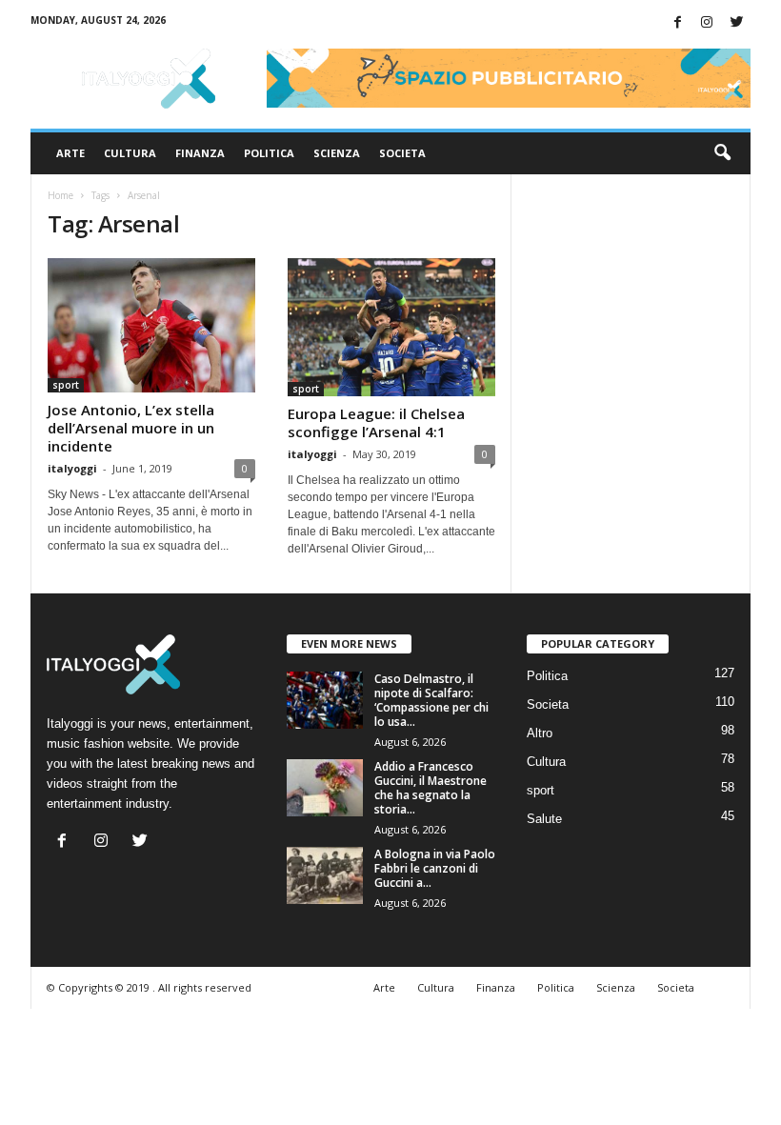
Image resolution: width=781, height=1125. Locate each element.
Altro (539, 733)
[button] (722, 153)
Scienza (336, 153)
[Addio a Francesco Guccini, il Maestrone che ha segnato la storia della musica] (325, 787)
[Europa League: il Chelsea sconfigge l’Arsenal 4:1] (391, 327)
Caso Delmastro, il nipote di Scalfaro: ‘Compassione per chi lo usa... (431, 700)
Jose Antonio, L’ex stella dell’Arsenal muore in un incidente (131, 427)
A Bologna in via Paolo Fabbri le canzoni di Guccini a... (434, 868)
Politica (269, 153)
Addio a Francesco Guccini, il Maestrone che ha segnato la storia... (430, 787)
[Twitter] (736, 23)
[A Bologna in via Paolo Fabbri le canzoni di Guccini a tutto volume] (325, 875)
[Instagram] (706, 23)
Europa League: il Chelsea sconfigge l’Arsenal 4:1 (376, 422)
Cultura (130, 153)
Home (60, 195)
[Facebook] (677, 23)
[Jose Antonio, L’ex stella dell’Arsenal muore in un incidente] (151, 325)
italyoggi (72, 468)
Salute (544, 819)
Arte (70, 153)
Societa (402, 153)
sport (65, 385)
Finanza (200, 153)
